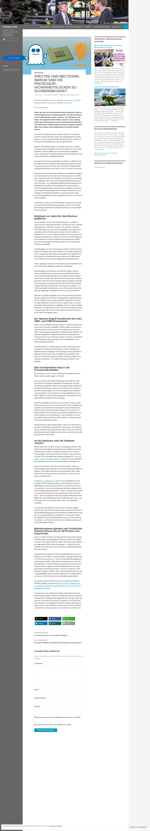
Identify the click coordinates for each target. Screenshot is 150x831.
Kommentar (39, 663)
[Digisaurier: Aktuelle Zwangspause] (110, 97)
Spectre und (42, 586)
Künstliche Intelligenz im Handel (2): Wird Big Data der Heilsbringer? (58, 641)
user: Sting (73, 100)
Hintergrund (38, 73)
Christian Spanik (99, 167)
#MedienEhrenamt (57, 26)
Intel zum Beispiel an (47, 481)
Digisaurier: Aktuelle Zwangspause (106, 87)
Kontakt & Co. (116, 26)
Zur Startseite (45, 26)
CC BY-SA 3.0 (68, 103)
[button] (41, 619)
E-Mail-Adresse (40, 698)
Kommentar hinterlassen (70, 95)
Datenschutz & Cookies (55, 826)
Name (37, 689)
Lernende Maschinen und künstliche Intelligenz (51, 634)
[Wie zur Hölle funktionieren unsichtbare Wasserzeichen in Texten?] (110, 58)
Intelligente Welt (10, 27)
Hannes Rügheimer (51, 95)
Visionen (87, 26)
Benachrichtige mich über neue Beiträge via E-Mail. (52, 725)
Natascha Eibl (52, 103)
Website (37, 706)
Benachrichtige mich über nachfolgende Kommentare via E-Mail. (57, 717)
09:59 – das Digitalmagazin (74, 26)
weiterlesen (98, 83)
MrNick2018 (37, 103)
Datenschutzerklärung (102, 26)
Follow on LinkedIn (14, 58)
